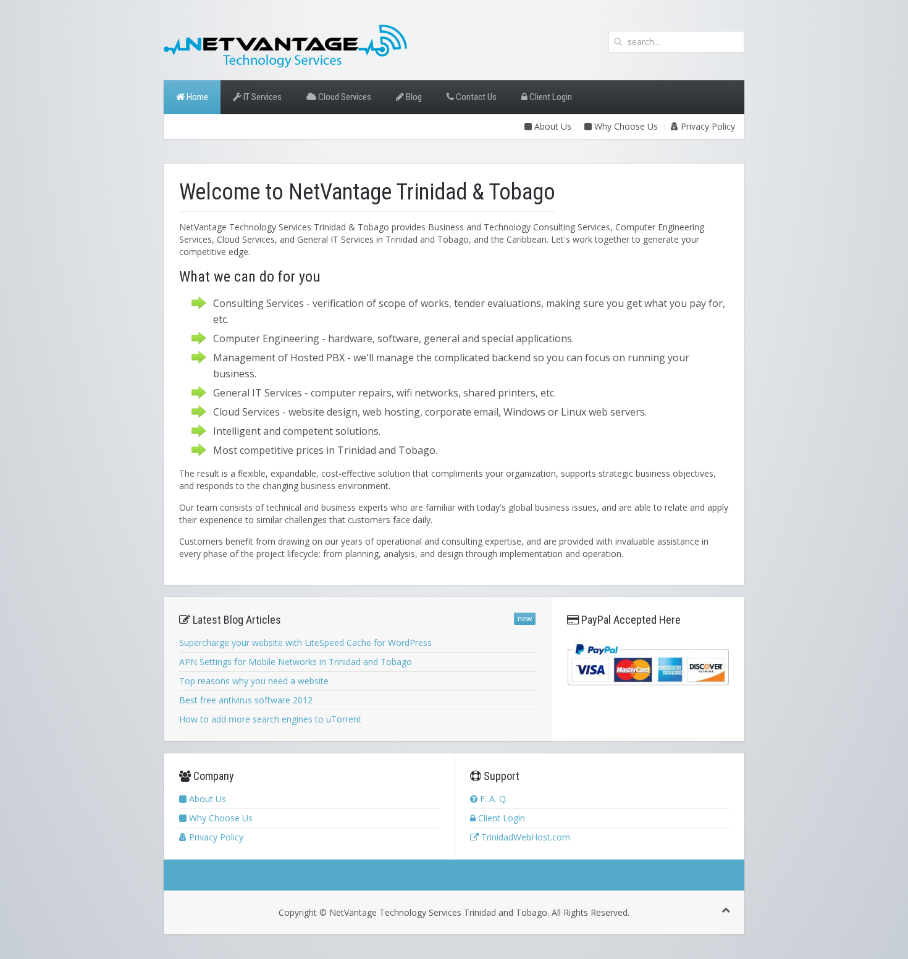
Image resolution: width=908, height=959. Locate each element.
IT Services (262, 97)
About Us (551, 126)
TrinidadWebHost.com (524, 837)
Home (196, 97)
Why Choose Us (625, 126)
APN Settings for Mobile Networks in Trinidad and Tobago (295, 662)
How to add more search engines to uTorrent (270, 719)
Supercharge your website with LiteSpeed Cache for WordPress (305, 642)
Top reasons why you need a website (254, 681)
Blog (413, 97)
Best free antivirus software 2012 (246, 700)
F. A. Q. (492, 799)
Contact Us (475, 97)
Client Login (550, 97)
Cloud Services (343, 97)
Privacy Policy (706, 126)
